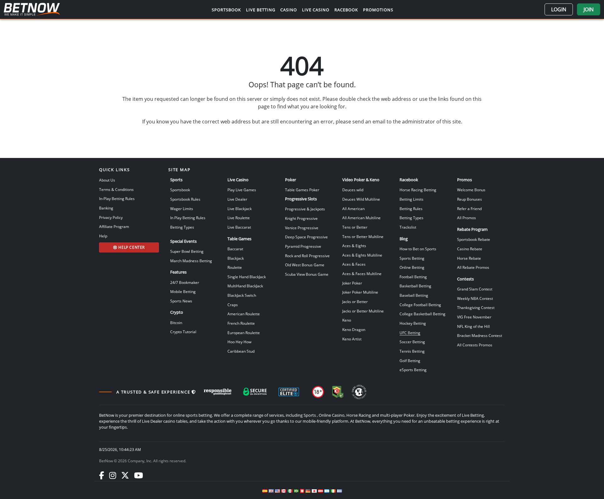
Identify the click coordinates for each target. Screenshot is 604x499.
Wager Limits (181, 208)
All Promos (466, 217)
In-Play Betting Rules (117, 198)
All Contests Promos (474, 344)
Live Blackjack (239, 208)
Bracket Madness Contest (479, 335)
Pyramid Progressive (303, 246)
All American (353, 208)
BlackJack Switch (241, 295)
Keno (346, 320)
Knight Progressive (301, 218)
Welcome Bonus (471, 189)
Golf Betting (410, 360)
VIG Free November (474, 316)
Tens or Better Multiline (362, 236)
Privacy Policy (111, 217)
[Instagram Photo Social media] (112, 475)
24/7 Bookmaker (184, 282)
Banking (106, 207)
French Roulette (241, 323)
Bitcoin (176, 322)
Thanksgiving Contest (476, 307)
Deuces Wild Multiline (361, 199)
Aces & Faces (354, 264)
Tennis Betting (412, 351)
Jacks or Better (355, 301)
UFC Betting (410, 332)
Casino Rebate (469, 248)
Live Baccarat (239, 227)
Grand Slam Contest (474, 288)
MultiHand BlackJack (245, 285)
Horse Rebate (469, 258)
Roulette (234, 267)
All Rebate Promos (473, 267)
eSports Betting (413, 369)
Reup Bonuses (469, 199)
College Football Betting (420, 304)
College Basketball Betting (422, 313)
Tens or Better (354, 227)
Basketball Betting (415, 285)
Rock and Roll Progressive (307, 255)
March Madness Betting (191, 260)
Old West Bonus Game (304, 264)
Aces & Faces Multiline (362, 273)
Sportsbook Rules (185, 199)
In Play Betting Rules (187, 217)
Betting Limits (411, 199)
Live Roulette (238, 217)
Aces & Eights (354, 245)
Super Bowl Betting (187, 251)
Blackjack (235, 258)
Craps (232, 304)
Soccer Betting (412, 341)
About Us (107, 179)
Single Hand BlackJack (246, 276)
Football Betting (413, 276)
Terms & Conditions (116, 189)
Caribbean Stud (240, 351)
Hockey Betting (413, 323)
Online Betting (412, 267)
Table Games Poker (302, 189)
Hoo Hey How (239, 341)
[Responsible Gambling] (218, 392)
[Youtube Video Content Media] (138, 475)
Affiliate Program (114, 226)
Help (103, 235)
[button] (559, 9)
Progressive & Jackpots (305, 208)
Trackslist (408, 227)
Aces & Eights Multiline (362, 255)
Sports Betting (412, 258)
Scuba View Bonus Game (306, 274)
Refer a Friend (469, 208)
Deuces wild (352, 189)
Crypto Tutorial (183, 331)
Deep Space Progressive (306, 236)
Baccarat (235, 248)
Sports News (181, 300)
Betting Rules (411, 208)
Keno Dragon (353, 329)
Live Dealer (237, 199)
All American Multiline (361, 217)
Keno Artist (351, 338)
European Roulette (243, 332)
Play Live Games (241, 189)
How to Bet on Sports (418, 248)
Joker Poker (352, 282)
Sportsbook (180, 189)
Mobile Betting (183, 291)
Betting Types (182, 227)
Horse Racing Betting (418, 189)
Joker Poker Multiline (360, 292)
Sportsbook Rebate (473, 239)
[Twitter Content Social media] (125, 475)
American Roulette (243, 313)
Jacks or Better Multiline (363, 310)
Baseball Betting (414, 295)
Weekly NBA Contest (475, 298)
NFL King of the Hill (473, 326)
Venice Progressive (301, 227)
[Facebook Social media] (101, 475)
